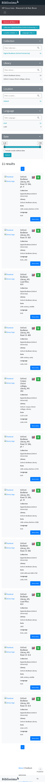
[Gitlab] (43, 2)
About (21, 768)
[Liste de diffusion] (20, 2)
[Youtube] (35, 2)
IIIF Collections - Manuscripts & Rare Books (19, 8)
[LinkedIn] (24, 2)
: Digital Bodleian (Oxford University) (21, 27)
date (22, 136)
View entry (35, 219)
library (22, 63)
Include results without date (15, 151)
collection (22, 41)
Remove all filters (11, 22)
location (22, 88)
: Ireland (10, 33)
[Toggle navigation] (5, 12)
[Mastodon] (31, 2)
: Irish (28, 33)
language (22, 110)
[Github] (39, 2)
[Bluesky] (28, 2)
